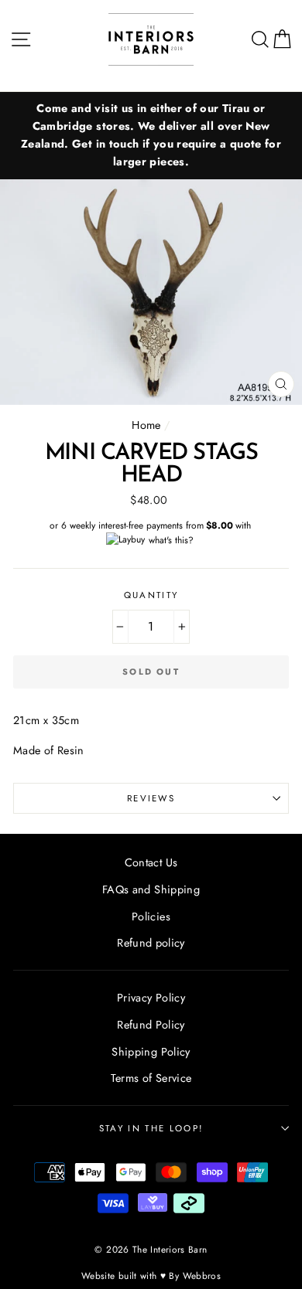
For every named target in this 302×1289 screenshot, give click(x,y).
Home (146, 425)
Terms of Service (151, 1078)
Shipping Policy (151, 1051)
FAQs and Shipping (151, 889)
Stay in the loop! (151, 1128)
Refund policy (151, 943)
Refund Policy (151, 1024)
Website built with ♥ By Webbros (151, 1275)
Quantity (151, 595)
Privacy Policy (151, 997)
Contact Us (151, 862)
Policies (151, 916)
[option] (151, 136)
